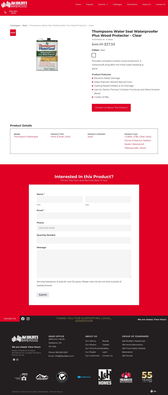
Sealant (147, 140)
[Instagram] (28, 318)
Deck (148, 136)
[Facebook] (22, 318)
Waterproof (138, 144)
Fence (128, 140)
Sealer (128, 144)
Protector (137, 140)
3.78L (136, 136)
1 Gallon (128, 136)
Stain (24, 25)
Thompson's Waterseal (26, 136)
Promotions (132, 4)
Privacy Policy (56, 392)
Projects (89, 4)
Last (87, 205)
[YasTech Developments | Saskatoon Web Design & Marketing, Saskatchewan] (153, 392)
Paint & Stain (57, 136)
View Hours (160, 319)
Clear (142, 136)
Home (78, 4)
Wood (143, 148)
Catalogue (117, 4)
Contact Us (160, 4)
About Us (147, 4)
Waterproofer (132, 148)
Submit (43, 295)
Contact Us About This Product (111, 107)
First (38, 205)
